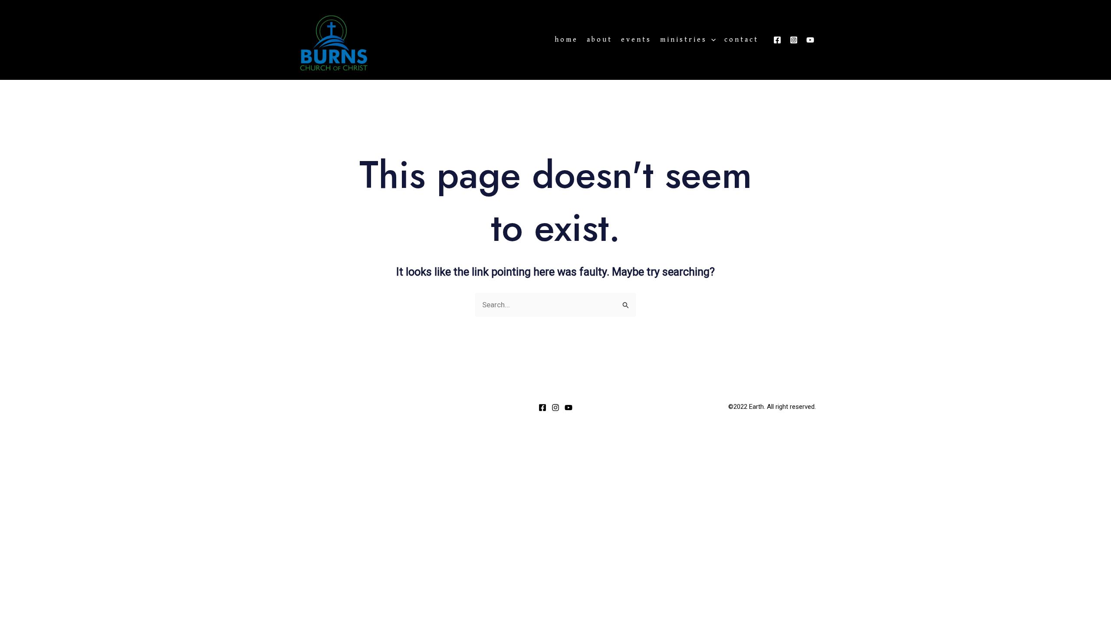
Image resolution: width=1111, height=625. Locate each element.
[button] (711, 40)
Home (566, 40)
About (599, 40)
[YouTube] (810, 40)
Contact (741, 40)
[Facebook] (777, 40)
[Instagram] (793, 40)
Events (636, 40)
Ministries (683, 40)
